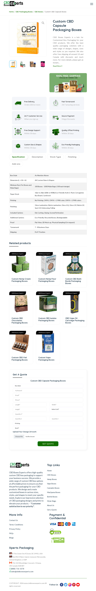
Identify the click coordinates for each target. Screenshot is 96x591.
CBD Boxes (39, 12)
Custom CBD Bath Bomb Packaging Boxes (73, 281)
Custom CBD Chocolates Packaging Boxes (20, 320)
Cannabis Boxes (53, 488)
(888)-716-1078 (17, 569)
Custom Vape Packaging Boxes (46, 358)
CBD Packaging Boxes (24, 12)
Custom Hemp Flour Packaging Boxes (47, 280)
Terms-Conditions (16, 525)
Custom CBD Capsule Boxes (55, 12)
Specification (18, 157)
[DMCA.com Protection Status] (65, 540)
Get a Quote (52, 510)
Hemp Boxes (52, 479)
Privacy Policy (14, 529)
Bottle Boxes (52, 497)
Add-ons (16, 164)
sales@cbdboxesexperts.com (22, 571)
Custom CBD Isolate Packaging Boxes (47, 319)
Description (37, 157)
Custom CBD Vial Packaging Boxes (20, 358)
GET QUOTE (48, 444)
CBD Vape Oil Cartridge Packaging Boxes (74, 320)
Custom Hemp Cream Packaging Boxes (21, 280)
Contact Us (13, 520)
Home (11, 12)
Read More (57, 66)
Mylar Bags (51, 501)
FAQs (11, 533)
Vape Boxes (51, 484)
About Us (50, 505)
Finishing (72, 157)
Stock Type (55, 157)
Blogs (11, 538)
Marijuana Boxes (53, 492)
